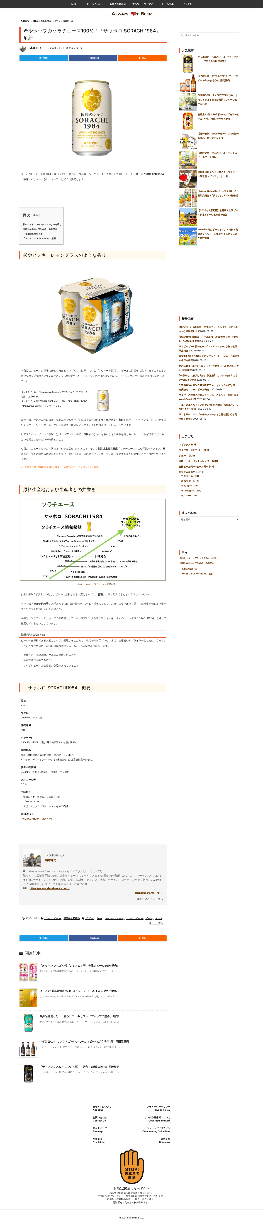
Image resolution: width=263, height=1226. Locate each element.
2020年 (89, 918)
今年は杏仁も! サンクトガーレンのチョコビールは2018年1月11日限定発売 (84, 1041)
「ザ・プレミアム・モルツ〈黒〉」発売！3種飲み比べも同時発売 (79, 1066)
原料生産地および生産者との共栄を (40, 229)
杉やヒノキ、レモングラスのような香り (42, 224)
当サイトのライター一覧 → (150, 899)
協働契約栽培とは (34, 234)
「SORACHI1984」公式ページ (37, 818)
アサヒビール (190, 476)
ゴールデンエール (114, 918)
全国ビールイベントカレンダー (198, 461)
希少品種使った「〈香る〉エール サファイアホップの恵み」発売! (79, 1016)
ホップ (158, 918)
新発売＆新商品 (43, 21)
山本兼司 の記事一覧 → (149, 893)
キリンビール (189, 485)
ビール (148, 918)
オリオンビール (190, 481)
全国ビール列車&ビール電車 (196, 466)
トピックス (187, 444)
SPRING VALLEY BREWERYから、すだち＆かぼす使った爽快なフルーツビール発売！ (218, 99)
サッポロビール (65, 21)
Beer (99, 918)
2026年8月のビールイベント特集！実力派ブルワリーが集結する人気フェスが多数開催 (218, 233)
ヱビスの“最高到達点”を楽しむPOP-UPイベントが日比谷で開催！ (80, 991)
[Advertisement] (209, 279)
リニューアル (156, 923)
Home (26, 21)
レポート (187, 455)
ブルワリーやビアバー (194, 450)
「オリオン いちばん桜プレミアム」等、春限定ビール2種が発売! (79, 965)
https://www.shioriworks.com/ (49, 888)
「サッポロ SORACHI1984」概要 (39, 238)
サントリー (189, 495)
